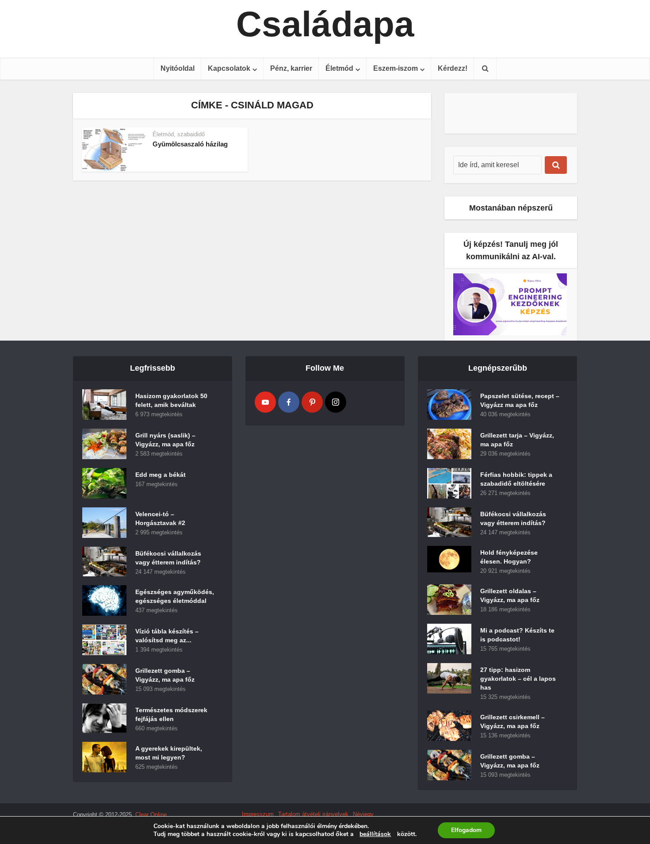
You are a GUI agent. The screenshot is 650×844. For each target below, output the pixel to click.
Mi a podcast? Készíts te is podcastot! (517, 635)
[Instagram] (335, 402)
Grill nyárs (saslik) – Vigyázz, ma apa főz (165, 440)
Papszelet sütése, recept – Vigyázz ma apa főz (519, 400)
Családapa (325, 24)
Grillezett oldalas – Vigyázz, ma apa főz (509, 595)
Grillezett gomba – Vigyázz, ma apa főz (165, 675)
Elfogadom (466, 830)
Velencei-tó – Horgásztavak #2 (160, 518)
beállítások (375, 834)
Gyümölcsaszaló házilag (190, 144)
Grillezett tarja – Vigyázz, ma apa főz (517, 440)
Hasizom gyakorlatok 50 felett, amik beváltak (171, 400)
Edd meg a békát (160, 474)
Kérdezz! (452, 68)
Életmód (339, 68)
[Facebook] (288, 402)
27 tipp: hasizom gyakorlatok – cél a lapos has (518, 678)
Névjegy (363, 814)
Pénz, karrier (291, 68)
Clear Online (151, 814)
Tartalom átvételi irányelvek (313, 814)
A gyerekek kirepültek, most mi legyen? (168, 753)
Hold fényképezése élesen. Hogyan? (509, 557)
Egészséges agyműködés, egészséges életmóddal (174, 596)
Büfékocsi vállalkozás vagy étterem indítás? (168, 558)
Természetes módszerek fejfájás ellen (171, 714)
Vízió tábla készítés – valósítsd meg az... (167, 636)
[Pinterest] (312, 402)
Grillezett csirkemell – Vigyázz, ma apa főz (512, 721)
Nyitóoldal (178, 68)
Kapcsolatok (229, 68)
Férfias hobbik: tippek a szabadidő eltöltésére (516, 479)
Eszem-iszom (395, 68)
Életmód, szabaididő (179, 134)
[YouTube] (265, 402)
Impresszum (258, 814)
